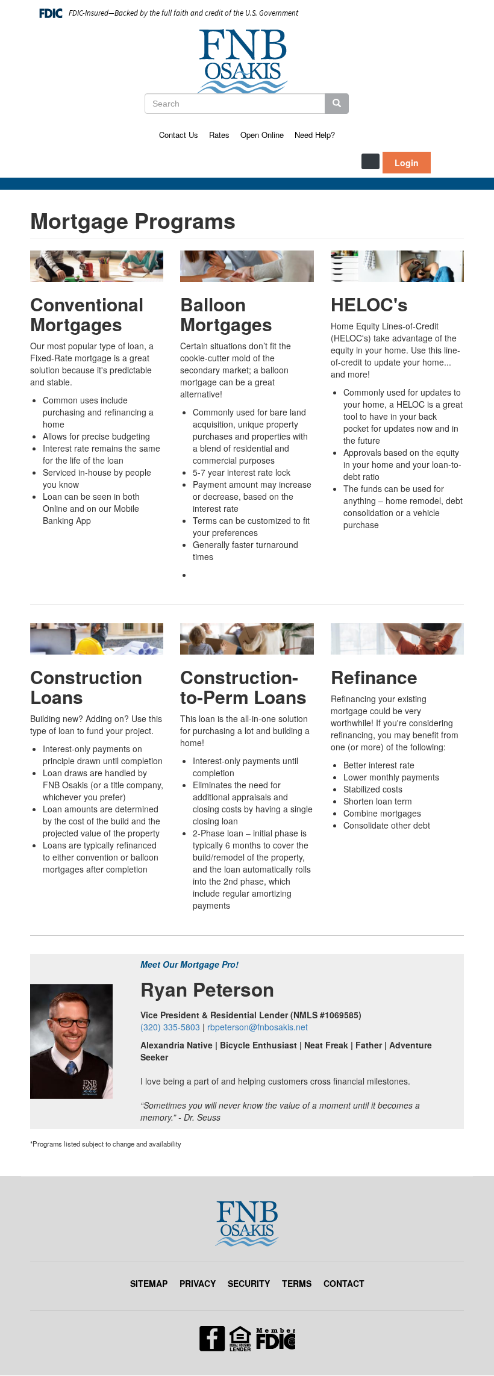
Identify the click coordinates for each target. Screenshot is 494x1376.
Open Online (262, 134)
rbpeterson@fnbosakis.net (257, 1027)
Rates (219, 134)
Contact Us (178, 134)
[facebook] (247, 1337)
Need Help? (315, 134)
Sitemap (148, 1283)
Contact (344, 1283)
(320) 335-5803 (170, 1027)
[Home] (247, 61)
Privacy (198, 1283)
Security (249, 1283)
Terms (296, 1283)
